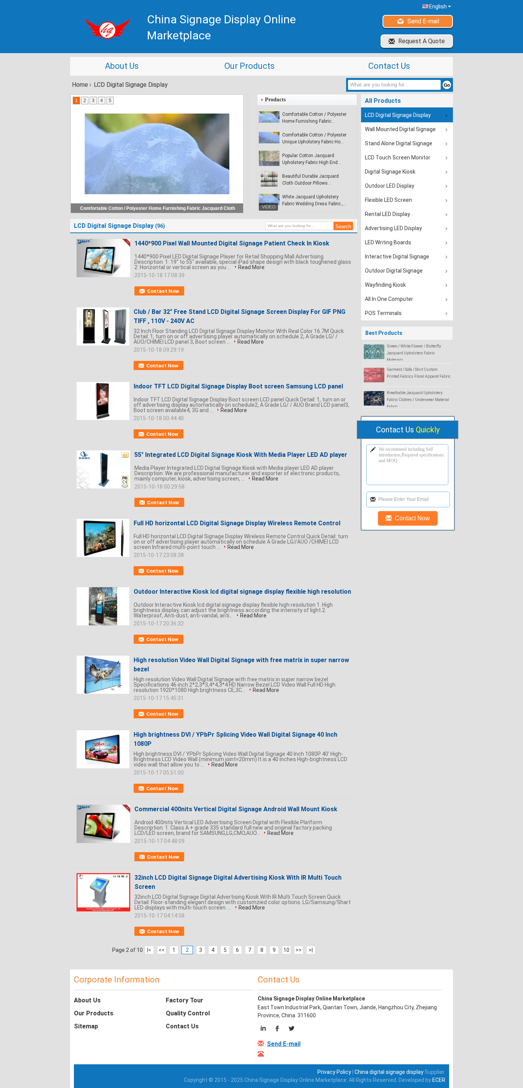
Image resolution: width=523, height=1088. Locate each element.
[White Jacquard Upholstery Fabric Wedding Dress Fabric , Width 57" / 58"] (269, 200)
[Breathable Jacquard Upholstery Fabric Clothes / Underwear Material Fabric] (374, 398)
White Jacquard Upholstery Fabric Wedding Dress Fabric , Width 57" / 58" (312, 200)
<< (162, 950)
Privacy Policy (334, 1072)
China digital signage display (389, 1072)
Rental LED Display (387, 214)
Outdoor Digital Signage (394, 271)
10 (286, 950)
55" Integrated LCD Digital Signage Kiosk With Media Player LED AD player (240, 454)
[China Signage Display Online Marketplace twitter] (291, 1029)
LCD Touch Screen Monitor (397, 157)
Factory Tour (184, 1000)
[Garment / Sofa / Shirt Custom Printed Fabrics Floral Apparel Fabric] (374, 375)
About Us (122, 66)
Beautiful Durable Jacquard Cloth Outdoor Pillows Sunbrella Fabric (310, 180)
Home (80, 84)
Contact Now (163, 291)
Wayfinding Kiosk (385, 285)
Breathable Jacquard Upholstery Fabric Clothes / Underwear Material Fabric (418, 400)
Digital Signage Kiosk (390, 172)
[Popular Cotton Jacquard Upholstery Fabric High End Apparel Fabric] (269, 158)
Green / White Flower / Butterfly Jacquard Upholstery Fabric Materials (414, 353)
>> (299, 950)
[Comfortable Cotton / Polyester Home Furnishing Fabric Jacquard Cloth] (269, 117)
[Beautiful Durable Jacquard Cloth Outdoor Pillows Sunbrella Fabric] (269, 179)
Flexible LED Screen (388, 200)
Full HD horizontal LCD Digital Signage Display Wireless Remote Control (237, 523)
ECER (438, 1080)
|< (149, 950)
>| (311, 950)
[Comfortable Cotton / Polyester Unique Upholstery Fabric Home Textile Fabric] (269, 138)
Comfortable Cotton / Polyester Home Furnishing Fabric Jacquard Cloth (314, 118)
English (438, 6)
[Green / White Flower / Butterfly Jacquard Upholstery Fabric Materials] (374, 351)
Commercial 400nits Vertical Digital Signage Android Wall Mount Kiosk (235, 809)
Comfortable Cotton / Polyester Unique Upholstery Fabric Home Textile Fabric (314, 138)
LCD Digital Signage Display (398, 115)
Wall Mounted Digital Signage (400, 129)
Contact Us (389, 66)
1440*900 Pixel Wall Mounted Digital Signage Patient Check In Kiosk (231, 243)
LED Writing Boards (388, 242)
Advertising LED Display (393, 228)
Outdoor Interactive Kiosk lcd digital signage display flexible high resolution (242, 591)
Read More (251, 267)
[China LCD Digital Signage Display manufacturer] (104, 28)
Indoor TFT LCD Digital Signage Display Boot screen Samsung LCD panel (238, 386)
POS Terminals (383, 313)
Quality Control (188, 1013)
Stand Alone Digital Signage (398, 143)
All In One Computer (389, 299)
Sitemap (86, 1026)
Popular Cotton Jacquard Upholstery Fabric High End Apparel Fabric (310, 159)
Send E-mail (423, 21)
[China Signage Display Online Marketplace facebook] (277, 1029)
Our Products (249, 66)
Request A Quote (421, 41)
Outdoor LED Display (389, 186)
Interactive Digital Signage (397, 256)
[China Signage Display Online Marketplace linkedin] (264, 1029)
